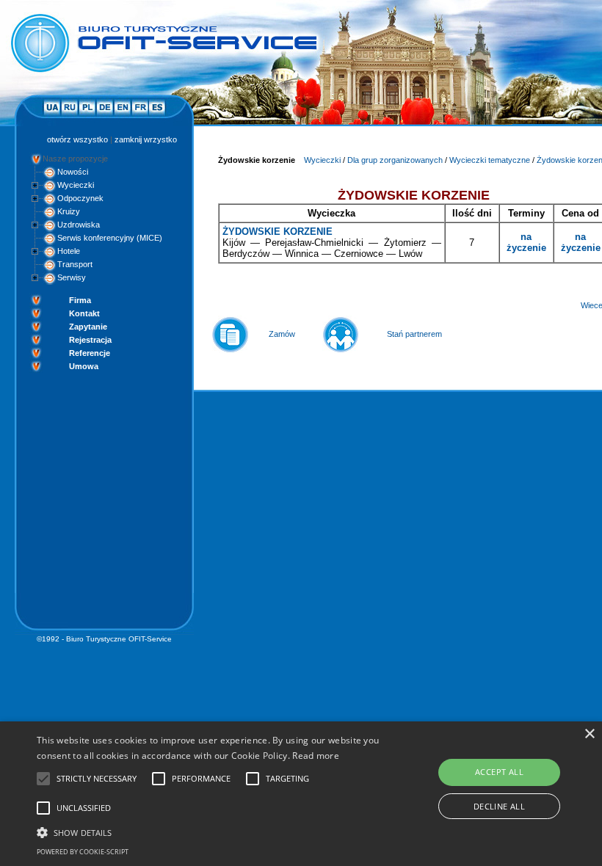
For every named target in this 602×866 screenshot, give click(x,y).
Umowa (83, 366)
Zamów (282, 334)
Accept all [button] (499, 771)
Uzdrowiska (78, 224)
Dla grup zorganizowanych (395, 160)
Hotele (68, 251)
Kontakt (84, 313)
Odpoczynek (80, 198)
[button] (208, 831)
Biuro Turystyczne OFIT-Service (119, 639)
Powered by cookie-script (82, 851)
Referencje (89, 353)
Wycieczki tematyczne (489, 160)
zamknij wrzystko (146, 139)
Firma (80, 300)
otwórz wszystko (77, 139)
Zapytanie (88, 326)
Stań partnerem (414, 334)
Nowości (72, 171)
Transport (75, 264)
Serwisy (71, 277)
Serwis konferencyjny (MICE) (109, 237)
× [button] (589, 734)
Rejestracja (90, 339)
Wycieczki (75, 185)
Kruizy (68, 211)
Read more (315, 755)
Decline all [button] (499, 806)
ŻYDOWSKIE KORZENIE (277, 231)
